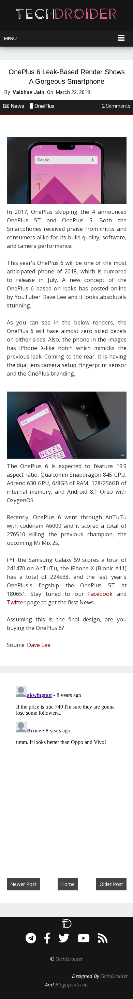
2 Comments (116, 106)
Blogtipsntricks (71, 984)
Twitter (16, 602)
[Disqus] (66, 768)
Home (68, 884)
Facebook (100, 594)
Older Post (111, 884)
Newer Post (23, 884)
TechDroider (69, 958)
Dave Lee (38, 645)
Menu (10, 38)
